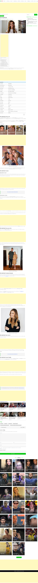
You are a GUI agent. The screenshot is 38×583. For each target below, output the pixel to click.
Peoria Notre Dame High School (5, 425)
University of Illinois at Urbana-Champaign (15, 425)
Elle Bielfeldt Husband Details (4, 64)
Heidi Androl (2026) (30, 18)
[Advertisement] (19, 8)
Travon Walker (22, 427)
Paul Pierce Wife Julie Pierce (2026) (32, 21)
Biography (3, 14)
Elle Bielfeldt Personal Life (4, 63)
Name (1, 442)
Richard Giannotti (3, 427)
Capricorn (5, 423)
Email (14, 442)
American (2, 423)
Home (0, 14)
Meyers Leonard (15, 423)
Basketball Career (4, 61)
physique (21, 291)
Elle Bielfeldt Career (3, 60)
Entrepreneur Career (4, 62)
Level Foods (10, 423)
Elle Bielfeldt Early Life (3, 59)
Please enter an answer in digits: (3, 448)
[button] (7, 82)
